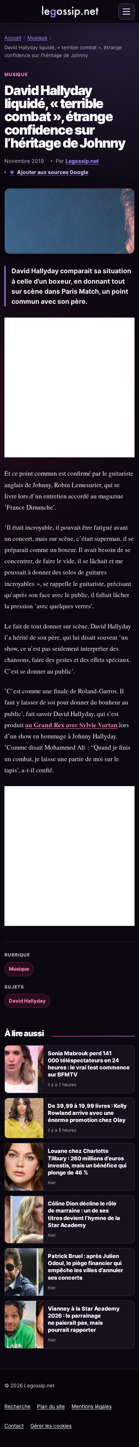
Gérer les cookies (51, 1426)
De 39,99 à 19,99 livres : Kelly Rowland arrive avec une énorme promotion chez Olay (87, 1113)
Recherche (17, 1406)
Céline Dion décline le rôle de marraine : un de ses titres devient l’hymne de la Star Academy (84, 1214)
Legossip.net (82, 161)
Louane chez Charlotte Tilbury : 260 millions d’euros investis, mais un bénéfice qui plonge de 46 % (87, 1162)
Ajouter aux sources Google (52, 172)
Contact (14, 1426)
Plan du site (51, 1406)
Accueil (12, 38)
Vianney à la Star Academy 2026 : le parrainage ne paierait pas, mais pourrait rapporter (84, 1319)
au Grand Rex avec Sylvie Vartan (71, 724)
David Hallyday (27, 1001)
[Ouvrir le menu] (126, 11)
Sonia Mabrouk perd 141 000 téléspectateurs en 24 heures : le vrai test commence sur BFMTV (89, 1064)
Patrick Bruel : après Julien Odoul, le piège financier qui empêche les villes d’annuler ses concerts (85, 1267)
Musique (37, 38)
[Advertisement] (69, 387)
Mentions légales (92, 1406)
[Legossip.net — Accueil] (69, 12)
